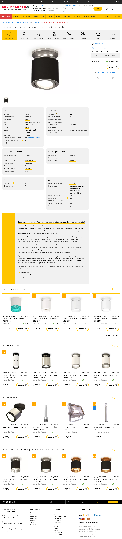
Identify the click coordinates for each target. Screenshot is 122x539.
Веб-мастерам (58, 520)
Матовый (28, 163)
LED (70, 114)
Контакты (91, 2)
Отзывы (43, 2)
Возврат (33, 2)
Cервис (57, 509)
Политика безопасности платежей (88, 522)
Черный (28, 130)
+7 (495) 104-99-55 (46, 10)
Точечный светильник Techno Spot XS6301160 (105, 376)
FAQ (55, 524)
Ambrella (28, 117)
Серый (33, 130)
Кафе (78, 188)
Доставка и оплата (8, 2)
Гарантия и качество (60, 516)
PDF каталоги (58, 534)
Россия (27, 114)
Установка (55, 2)
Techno (27, 119)
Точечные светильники (23, 22)
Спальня (72, 191)
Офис (79, 193)
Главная (4, 22)
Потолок (72, 183)
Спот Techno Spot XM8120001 (14, 427)
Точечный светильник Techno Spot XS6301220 (15, 376)
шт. (101, 502)
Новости (56, 528)
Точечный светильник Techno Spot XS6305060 (45, 376)
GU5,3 (71, 125)
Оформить (113, 502)
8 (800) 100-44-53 (45, 8)
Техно (27, 127)
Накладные (36, 22)
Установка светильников (61, 514)
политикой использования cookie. (88, 531)
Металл (27, 135)
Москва (44, 6)
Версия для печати (101, 44)
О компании (35, 509)
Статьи (56, 530)
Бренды (79, 2)
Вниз (26, 171)
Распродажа (33, 518)
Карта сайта (33, 524)
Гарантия (22, 2)
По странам (33, 516)
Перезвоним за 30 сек (69, 5)
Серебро (28, 132)
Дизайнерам (68, 2)
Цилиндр (28, 168)
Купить (111, 67)
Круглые (72, 206)
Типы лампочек (58, 532)
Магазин (72, 188)
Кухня (78, 191)
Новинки (32, 520)
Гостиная (72, 193)
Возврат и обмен (59, 518)
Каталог (7, 16)
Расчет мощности (33, 138)
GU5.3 (76, 125)
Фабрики (32, 514)
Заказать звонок (23, 502)
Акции (32, 522)
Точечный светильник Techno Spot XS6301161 (75, 376)
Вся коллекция (112, 335)
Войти (118, 2)
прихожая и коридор (77, 186)
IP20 (70, 196)
